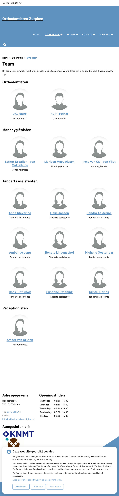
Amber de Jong (20, 253)
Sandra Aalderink (99, 213)
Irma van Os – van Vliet (99, 162)
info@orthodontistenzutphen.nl (18, 419)
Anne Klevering (20, 213)
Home (36, 34)
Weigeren (38, 487)
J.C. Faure (20, 114)
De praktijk (52, 34)
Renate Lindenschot (59, 253)
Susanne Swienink (59, 292)
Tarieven (104, 34)
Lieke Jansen (59, 213)
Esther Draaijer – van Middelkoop (20, 163)
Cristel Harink (99, 292)
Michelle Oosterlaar (99, 253)
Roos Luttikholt (20, 292)
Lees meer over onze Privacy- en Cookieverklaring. (37, 480)
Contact (87, 34)
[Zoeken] (4, 45)
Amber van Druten (20, 340)
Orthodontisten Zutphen (22, 19)
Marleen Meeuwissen (59, 162)
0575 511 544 (14, 412)
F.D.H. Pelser (59, 114)
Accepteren (55, 487)
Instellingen (21, 487)
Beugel (70, 34)
